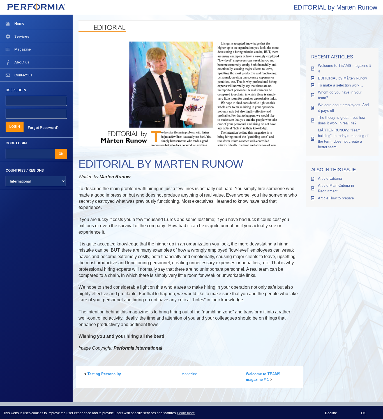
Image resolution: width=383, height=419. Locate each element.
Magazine (189, 374)
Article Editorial (330, 178)
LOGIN (14, 126)
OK (61, 154)
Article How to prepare (336, 198)
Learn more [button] (186, 413)
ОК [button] (363, 413)
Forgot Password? (43, 128)
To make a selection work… (340, 85)
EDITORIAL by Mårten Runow (342, 78)
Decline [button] (331, 413)
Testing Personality (104, 374)
